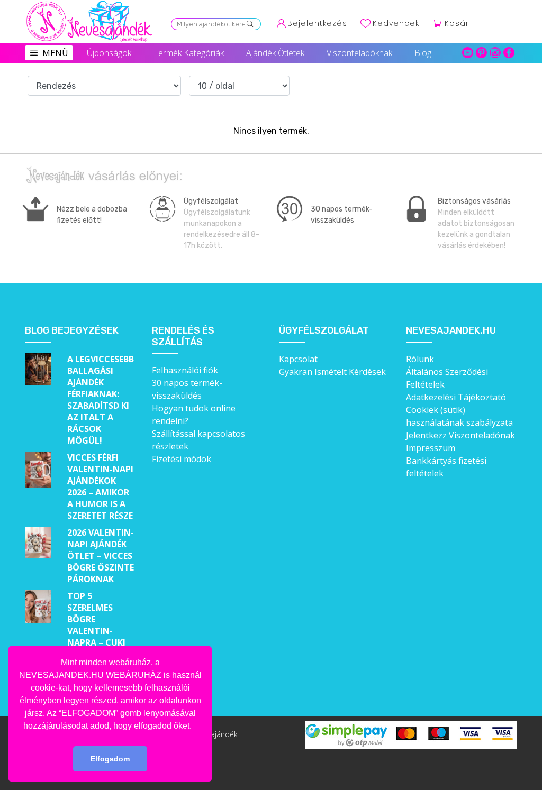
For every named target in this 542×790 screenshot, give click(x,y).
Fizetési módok (181, 459)
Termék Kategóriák (188, 53)
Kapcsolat (298, 359)
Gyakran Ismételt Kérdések (332, 372)
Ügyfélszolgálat (324, 330)
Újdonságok (109, 53)
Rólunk (420, 359)
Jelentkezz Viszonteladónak (460, 435)
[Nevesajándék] (90, 3)
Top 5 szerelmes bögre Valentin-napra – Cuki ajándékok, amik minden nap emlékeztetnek (101, 642)
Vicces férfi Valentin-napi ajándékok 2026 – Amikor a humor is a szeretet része (100, 486)
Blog (422, 53)
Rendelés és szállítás (183, 336)
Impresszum (430, 448)
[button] (195, 726)
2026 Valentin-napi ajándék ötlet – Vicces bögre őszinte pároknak (100, 556)
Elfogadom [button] (110, 759)
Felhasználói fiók (185, 370)
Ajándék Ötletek (275, 53)
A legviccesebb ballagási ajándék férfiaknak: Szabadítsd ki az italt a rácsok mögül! (100, 399)
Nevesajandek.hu (451, 330)
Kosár (457, 23)
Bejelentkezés (317, 23)
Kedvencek (396, 23)
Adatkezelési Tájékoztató (456, 397)
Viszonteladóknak (359, 53)
